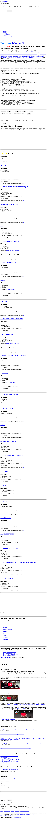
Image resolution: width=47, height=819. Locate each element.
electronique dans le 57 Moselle (9, 655)
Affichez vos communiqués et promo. (10, 773)
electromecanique (3, 757)
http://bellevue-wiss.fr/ (10, 174)
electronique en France (5, 657)
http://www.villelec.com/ (10, 382)
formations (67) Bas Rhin (5, 758)
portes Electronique (4, 762)
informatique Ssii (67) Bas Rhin (6, 760)
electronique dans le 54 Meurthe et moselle (11, 654)
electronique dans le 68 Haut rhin (9, 652)
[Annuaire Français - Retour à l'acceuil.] (4, 1)
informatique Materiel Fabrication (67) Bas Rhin (9, 759)
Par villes (4, 35)
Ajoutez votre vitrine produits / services (10, 769)
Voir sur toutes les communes (8, 644)
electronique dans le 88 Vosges (9, 653)
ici (23, 183)
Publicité (20, 809)
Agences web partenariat (24, 811)
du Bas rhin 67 (12, 43)
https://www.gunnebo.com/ (11, 213)
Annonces (5, 32)
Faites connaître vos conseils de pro (10, 778)
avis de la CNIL (29, 55)
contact (12, 811)
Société (4, 151)
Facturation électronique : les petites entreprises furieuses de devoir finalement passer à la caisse (18, 729)
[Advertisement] (23, 21)
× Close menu (5, 38)
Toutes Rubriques (6, 34)
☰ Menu (4, 40)
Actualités (5, 37)
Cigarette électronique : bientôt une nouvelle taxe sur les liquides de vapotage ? (15, 748)
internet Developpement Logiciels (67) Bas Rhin (9, 761)
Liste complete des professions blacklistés (8, 107)
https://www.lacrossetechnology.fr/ (12, 250)
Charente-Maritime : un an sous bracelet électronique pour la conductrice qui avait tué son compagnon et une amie (22, 743)
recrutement (17, 811)
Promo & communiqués (7, 36)
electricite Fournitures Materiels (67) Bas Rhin (9, 756)
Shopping (5, 33)
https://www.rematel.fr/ (10, 289)
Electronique (5, 6)
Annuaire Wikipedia (17, 817)
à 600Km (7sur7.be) (21, 708)
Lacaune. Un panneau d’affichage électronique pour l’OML (12, 734)
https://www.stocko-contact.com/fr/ (12, 343)
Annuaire (5, 5)
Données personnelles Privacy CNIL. (30, 809)
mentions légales (7, 811)
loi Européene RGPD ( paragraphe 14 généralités (22, 56)
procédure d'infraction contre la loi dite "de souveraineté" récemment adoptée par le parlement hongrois (25, 704)
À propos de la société (13, 809)
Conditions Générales (4, 809)
